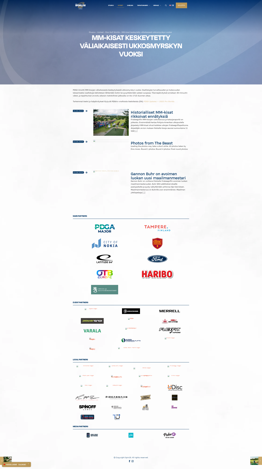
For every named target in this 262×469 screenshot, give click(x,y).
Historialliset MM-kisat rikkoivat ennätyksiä (152, 114)
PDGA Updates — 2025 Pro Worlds (159, 101)
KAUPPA (181, 5)
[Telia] (146, 368)
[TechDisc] (116, 417)
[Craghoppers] (146, 378)
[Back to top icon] (252, 465)
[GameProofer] (116, 378)
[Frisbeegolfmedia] (92, 445)
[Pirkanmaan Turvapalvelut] (116, 397)
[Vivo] (175, 378)
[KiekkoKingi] (131, 311)
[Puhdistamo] (92, 340)
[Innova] (87, 368)
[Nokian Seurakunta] (116, 407)
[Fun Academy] (175, 407)
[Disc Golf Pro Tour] (87, 417)
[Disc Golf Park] (131, 350)
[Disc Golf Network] (92, 435)
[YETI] (87, 388)
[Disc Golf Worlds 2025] (80, 5)
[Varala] (92, 330)
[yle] (131, 435)
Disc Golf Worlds (112, 32)
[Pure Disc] (170, 340)
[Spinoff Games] (87, 407)
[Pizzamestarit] (146, 397)
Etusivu (92, 32)
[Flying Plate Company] (131, 321)
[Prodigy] (175, 368)
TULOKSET (22, 464)
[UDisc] (175, 388)
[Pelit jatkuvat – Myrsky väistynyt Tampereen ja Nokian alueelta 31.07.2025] (256, 461)
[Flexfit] (170, 330)
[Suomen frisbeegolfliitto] (131, 340)
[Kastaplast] (92, 350)
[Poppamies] (170, 321)
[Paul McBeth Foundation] (87, 397)
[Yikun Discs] (131, 330)
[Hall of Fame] (146, 407)
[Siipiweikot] (146, 388)
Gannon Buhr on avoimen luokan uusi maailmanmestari (158, 175)
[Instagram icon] (132, 461)
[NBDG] (116, 388)
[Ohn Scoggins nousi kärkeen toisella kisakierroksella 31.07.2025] (6, 461)
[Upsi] (92, 311)
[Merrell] (170, 311)
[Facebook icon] (129, 461)
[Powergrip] (92, 321)
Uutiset (100, 32)
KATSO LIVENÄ (11, 464)
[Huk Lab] (87, 378)
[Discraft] (116, 368)
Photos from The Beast (152, 143)
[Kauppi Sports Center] (175, 397)
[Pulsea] (170, 435)
